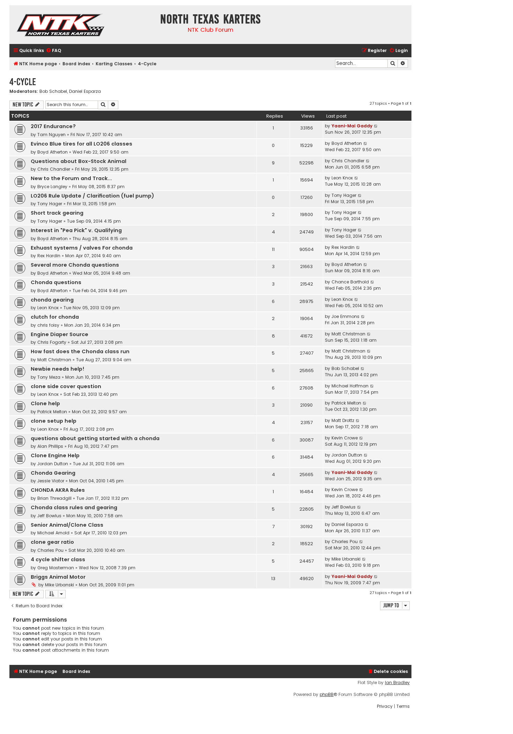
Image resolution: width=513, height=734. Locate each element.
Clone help (45, 403)
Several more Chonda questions (75, 264)
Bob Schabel (53, 91)
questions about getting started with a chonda (95, 438)
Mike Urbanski (346, 559)
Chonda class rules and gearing (74, 507)
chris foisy (48, 325)
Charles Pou (50, 550)
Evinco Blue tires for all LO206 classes (81, 143)
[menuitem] (53, 50)
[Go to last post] (376, 126)
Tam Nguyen (51, 135)
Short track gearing (57, 212)
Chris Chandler (53, 169)
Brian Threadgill (54, 498)
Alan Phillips (50, 446)
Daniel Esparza (85, 91)
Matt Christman (348, 334)
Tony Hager (49, 204)
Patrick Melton (52, 412)
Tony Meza (48, 377)
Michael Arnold (53, 533)
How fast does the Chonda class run (80, 351)
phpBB (327, 694)
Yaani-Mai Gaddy (352, 126)
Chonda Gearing (53, 472)
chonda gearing (52, 299)
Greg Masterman (55, 568)
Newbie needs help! (57, 368)
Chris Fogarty (51, 342)
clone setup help (53, 420)
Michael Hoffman (350, 386)
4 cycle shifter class (58, 559)
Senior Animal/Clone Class (67, 524)
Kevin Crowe (345, 438)
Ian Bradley (397, 682)
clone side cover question (66, 386)
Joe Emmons (345, 316)
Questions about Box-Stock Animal (78, 161)
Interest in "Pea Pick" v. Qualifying (76, 230)
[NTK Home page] (61, 26)
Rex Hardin (48, 256)
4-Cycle (22, 81)
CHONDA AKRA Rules (58, 490)
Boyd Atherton (52, 152)
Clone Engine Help (55, 455)
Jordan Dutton (52, 464)
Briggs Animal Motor (58, 576)
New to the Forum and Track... (71, 178)
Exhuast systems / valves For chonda (82, 247)
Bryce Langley (52, 187)
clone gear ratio (52, 542)
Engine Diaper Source (59, 334)
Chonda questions (56, 282)
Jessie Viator (50, 481)
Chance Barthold (350, 282)
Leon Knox (342, 178)
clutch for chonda (55, 316)
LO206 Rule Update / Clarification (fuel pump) (92, 195)
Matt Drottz (343, 420)
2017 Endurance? (53, 126)
